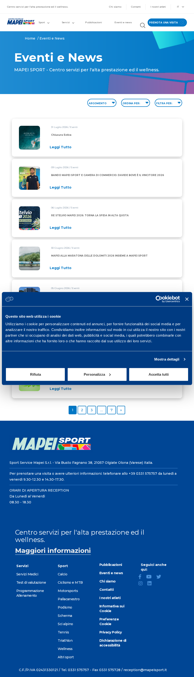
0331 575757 (78, 670)
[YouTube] (150, 577)
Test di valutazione (31, 582)
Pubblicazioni (93, 22)
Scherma (65, 616)
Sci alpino (65, 624)
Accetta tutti (159, 374)
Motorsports (68, 591)
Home (30, 38)
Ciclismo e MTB (70, 582)
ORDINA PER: (132, 103)
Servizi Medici (27, 574)
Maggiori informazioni (53, 550)
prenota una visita (164, 22)
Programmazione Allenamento (30, 593)
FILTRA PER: (164, 103)
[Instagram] (142, 584)
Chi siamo (115, 6)
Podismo (65, 607)
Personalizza (94, 374)
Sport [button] (42, 22)
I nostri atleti (158, 6)
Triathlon (65, 640)
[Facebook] (141, 577)
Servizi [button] (66, 22)
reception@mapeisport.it (145, 670)
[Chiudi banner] (187, 299)
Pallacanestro (68, 599)
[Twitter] (160, 577)
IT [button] (178, 6)
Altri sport (66, 657)
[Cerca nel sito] (142, 26)
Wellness (65, 649)
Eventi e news (123, 22)
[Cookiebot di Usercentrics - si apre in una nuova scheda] (159, 299)
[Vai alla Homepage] (19, 21)
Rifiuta (35, 374)
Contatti (136, 6)
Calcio (62, 574)
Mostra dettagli (167, 359)
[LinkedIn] (151, 584)
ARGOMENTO (98, 103)
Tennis (63, 632)
